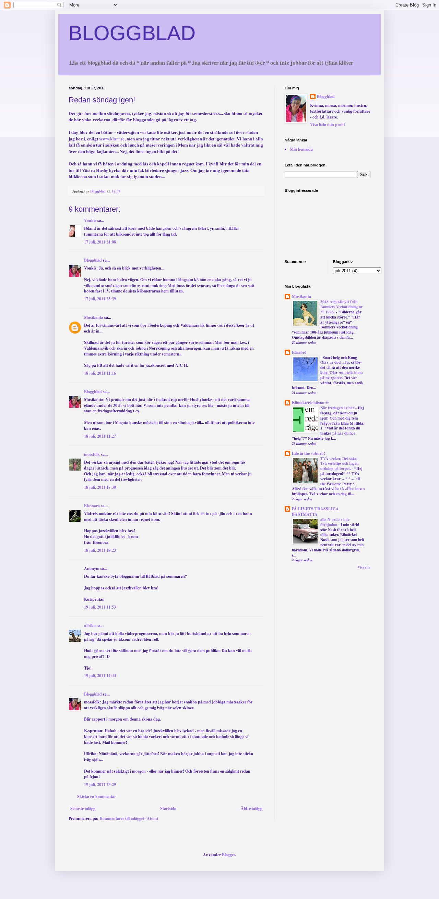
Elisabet (299, 352)
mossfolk (92, 454)
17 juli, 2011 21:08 (100, 242)
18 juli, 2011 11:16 (100, 373)
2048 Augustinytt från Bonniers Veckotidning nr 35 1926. (341, 307)
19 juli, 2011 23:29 (100, 784)
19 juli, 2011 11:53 (100, 607)
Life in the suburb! (308, 453)
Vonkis (90, 220)
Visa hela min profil (327, 124)
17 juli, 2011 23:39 (100, 299)
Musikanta (93, 317)
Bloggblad (93, 260)
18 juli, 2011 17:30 (100, 487)
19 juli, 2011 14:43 (100, 675)
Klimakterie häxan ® (310, 402)
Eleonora (92, 506)
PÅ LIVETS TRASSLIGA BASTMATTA (315, 511)
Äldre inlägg (251, 808)
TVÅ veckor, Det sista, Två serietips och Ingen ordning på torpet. (339, 463)
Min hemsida (301, 149)
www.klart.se (111, 138)
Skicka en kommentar (96, 796)
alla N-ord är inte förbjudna (334, 521)
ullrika (90, 625)
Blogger (228, 855)
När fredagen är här (337, 408)
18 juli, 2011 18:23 (100, 550)
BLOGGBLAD (132, 33)
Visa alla (364, 567)
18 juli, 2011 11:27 (100, 436)
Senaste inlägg (82, 808)
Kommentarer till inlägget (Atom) (128, 818)
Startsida (168, 808)
